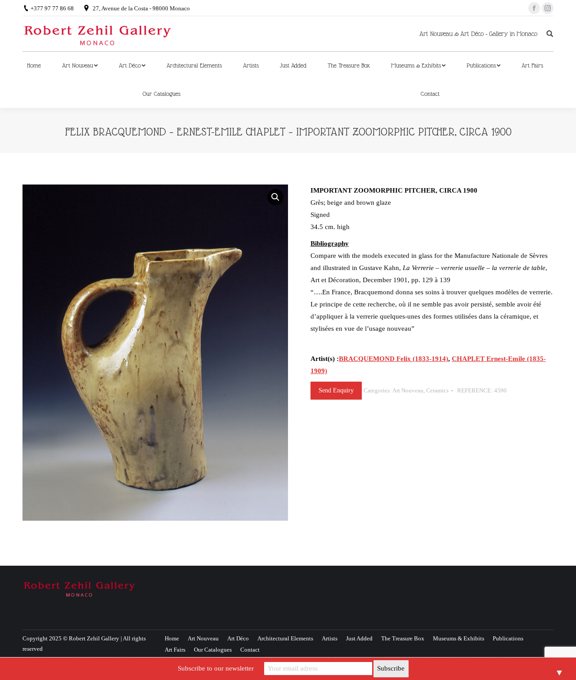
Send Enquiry (336, 390)
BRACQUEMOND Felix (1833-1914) (393, 358)
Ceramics (437, 390)
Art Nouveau (407, 390)
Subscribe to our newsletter (216, 668)
